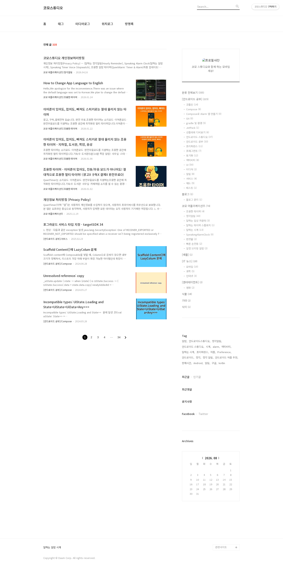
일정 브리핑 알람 (197, 248)
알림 (190, 174)
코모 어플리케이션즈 (53, 213)
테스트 (191, 188)
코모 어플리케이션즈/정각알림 (57, 72)
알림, (207, 363)
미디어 (191, 169)
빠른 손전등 (194, 244)
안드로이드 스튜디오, (193, 346)
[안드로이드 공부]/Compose (57, 263)
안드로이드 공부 (197, 141)
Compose (193, 109)
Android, (198, 363)
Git (189, 118)
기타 (186, 300)
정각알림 (193, 216)
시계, (208, 346)
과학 (190, 271)
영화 (190, 287)
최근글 (185, 377)
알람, (184, 341)
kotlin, (222, 363)
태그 (61, 23)
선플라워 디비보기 (197, 132)
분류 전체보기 (193, 92)
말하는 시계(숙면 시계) (227, 535)
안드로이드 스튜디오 (199, 137)
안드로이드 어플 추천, (226, 357)
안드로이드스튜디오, (199, 341)
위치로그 (107, 23)
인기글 (197, 377)
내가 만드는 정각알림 (226, 529)
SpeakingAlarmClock (200, 234)
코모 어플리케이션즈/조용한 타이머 (60, 97)
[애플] (187, 255)
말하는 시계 (194, 230)
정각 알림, (208, 357)
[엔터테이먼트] (192, 282)
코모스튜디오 (53, 8)
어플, (213, 352)
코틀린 (192, 104)
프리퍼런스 (194, 146)
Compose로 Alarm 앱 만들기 (203, 114)
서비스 (191, 178)
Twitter (203, 414)
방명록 (129, 23)
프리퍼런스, (203, 352)
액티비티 (192, 160)
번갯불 (191, 239)
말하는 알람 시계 (52, 547)
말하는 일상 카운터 (198, 220)
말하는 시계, (188, 352)
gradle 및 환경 (196, 123)
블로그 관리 (194, 199)
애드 (190, 183)
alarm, (216, 346)
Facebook (188, 414)
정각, (198, 357)
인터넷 (191, 276)
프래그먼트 (193, 151)
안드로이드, (188, 357)
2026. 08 (211, 458)
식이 (186, 307)
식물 (187, 294)
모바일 (192, 266)
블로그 (187, 194)
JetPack (192, 128)
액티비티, (226, 346)
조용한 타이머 (195, 211)
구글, (214, 363)
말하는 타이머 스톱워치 (200, 225)
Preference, (224, 352)
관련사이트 (221, 547)
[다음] (125, 337)
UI (189, 165)
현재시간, (187, 363)
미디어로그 (82, 23)
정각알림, (217, 341)
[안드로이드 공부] (195, 99)
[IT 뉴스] (189, 261)
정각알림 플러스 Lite (226, 541)
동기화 (192, 155)
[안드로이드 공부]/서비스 (55, 238)
